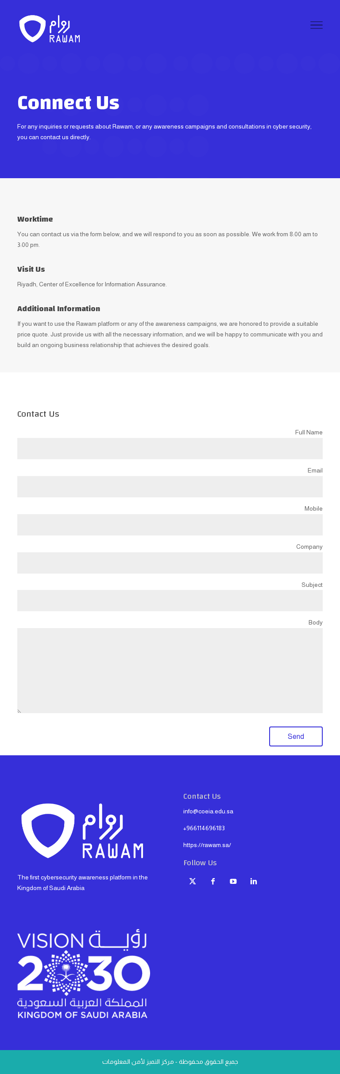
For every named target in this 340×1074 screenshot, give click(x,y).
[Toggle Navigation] (316, 26)
